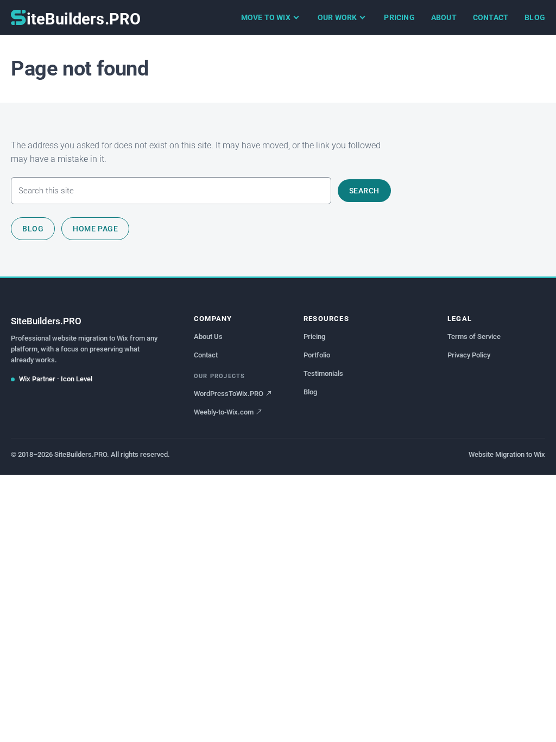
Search (364, 190)
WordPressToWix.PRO (228, 393)
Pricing (399, 17)
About (444, 17)
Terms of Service (474, 336)
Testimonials (323, 373)
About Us (208, 336)
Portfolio (317, 355)
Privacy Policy (468, 355)
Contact (490, 17)
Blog (535, 17)
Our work (337, 17)
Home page (95, 228)
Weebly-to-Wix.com (224, 412)
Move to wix (265, 17)
